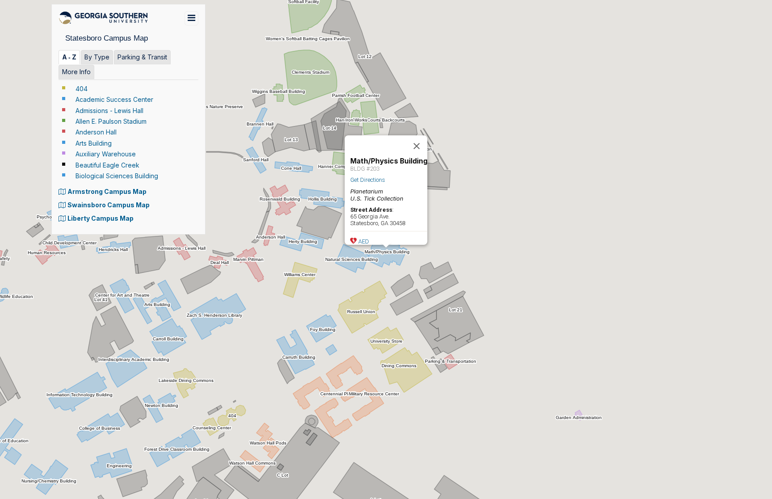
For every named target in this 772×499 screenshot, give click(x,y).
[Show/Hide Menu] (191, 18)
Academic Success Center (114, 99)
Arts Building (94, 143)
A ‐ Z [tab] (69, 57)
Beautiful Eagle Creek (107, 165)
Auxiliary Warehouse (106, 154)
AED (363, 241)
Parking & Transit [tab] (142, 57)
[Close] (417, 146)
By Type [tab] (96, 57)
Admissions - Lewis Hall (109, 110)
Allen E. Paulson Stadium (111, 121)
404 (82, 88)
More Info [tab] (76, 71)
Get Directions (367, 179)
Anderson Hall (96, 132)
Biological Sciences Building (117, 176)
